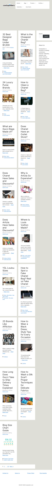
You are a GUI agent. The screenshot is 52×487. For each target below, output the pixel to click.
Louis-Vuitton (28, 255)
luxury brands (8, 73)
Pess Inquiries (43, 473)
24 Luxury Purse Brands (8, 85)
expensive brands (26, 205)
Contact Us (5, 473)
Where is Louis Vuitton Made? (25, 223)
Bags (25, 3)
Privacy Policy (30, 473)
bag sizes (6, 297)
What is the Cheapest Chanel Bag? (27, 38)
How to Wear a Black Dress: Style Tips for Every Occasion (26, 329)
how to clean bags (26, 117)
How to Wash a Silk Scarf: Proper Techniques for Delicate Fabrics (27, 381)
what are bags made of (9, 157)
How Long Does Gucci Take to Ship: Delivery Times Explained (8, 379)
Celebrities (19, 7)
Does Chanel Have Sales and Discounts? (8, 178)
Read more (6, 67)
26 (8, 466)
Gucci (8, 156)
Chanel (26, 66)
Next (11, 466)
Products (32, 3)
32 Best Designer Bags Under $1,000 (7, 39)
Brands (18, 3)
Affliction (6, 356)
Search (40, 33)
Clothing (40, 3)
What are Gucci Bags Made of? (8, 129)
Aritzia (23, 204)
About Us (17, 473)
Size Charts (28, 7)
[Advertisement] (26, 20)
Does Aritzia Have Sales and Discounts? (8, 225)
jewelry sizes (10, 459)
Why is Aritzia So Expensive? (26, 176)
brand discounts (7, 211)
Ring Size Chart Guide (7, 428)
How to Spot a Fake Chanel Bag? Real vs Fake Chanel (26, 276)
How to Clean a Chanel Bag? (25, 86)
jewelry (5, 459)
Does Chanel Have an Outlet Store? (25, 131)
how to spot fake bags (27, 311)
